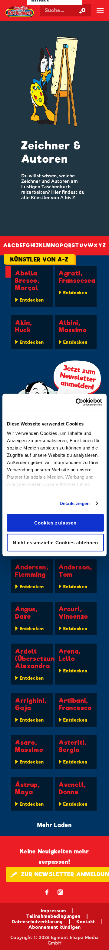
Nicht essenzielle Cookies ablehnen (55, 542)
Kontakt (85, 921)
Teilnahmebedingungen (53, 916)
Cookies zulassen (55, 522)
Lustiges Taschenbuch (20, 11)
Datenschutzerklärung (37, 921)
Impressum (53, 910)
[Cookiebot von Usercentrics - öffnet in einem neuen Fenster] (77, 402)
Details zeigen (75, 503)
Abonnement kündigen (54, 927)
